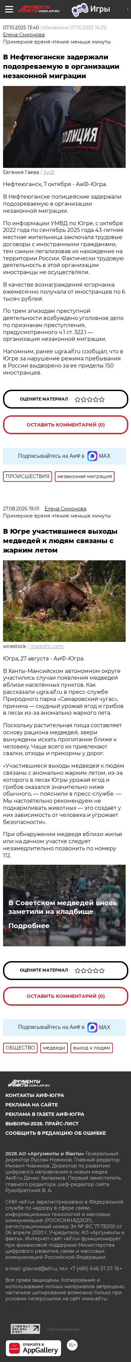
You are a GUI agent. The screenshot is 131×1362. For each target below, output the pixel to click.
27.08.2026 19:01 (21, 509)
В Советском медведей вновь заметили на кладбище (62, 907)
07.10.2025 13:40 (21, 28)
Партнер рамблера (63, 1329)
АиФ (48, 172)
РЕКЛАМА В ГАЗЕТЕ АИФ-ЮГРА (44, 1114)
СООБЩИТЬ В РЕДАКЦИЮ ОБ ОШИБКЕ (55, 1133)
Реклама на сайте (31, 1105)
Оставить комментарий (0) (66, 425)
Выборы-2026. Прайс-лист (42, 1124)
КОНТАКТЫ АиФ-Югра (34, 1095)
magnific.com (46, 646)
